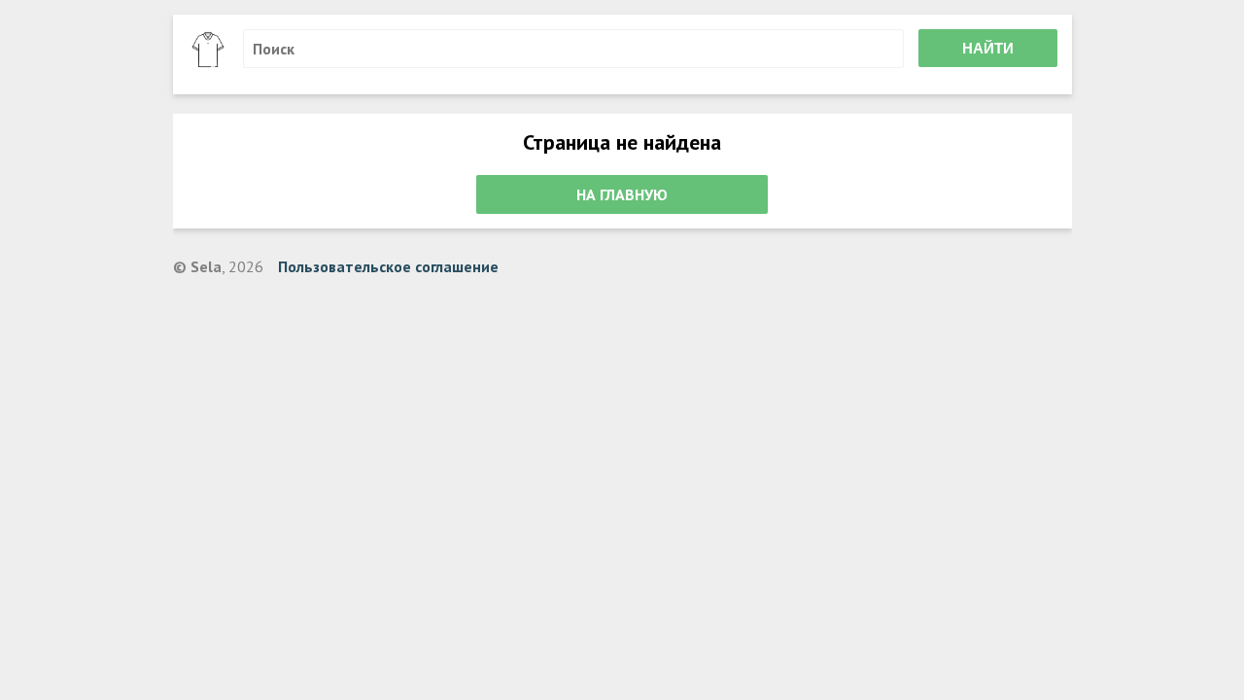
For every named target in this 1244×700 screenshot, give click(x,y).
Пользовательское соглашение (388, 266)
